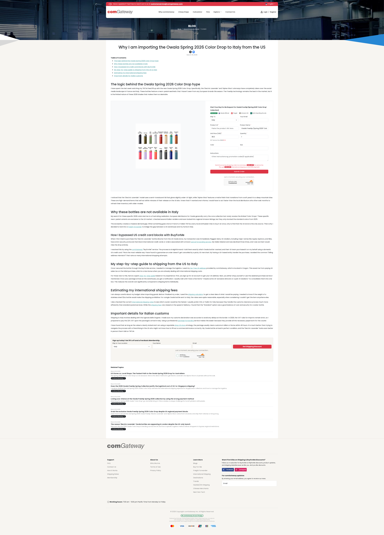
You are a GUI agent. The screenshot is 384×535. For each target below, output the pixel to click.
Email (194, 343)
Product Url (214, 125)
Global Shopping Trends (191, 29)
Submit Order (239, 171)
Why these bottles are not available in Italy (131, 64)
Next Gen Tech (199, 492)
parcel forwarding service (201, 242)
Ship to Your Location (119, 343)
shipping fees (156, 305)
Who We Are (155, 463)
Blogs (179, 29)
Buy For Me (197, 467)
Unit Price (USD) (216, 133)
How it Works (112, 470)
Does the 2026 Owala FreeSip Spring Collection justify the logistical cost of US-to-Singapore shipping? (153, 386)
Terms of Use (155, 467)
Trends (196, 481)
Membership (112, 478)
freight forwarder (135, 227)
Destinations (198, 478)
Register (273, 12)
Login (266, 12)
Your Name (156, 343)
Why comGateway (166, 12)
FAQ (208, 12)
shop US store (180, 325)
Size (241, 145)
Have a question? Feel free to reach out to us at (148, 4)
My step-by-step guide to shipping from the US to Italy (135, 70)
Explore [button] (217, 12)
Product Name (245, 125)
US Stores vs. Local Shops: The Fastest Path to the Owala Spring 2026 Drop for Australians (148, 373)
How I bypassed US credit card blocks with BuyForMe (134, 67)
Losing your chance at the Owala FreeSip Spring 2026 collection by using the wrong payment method (152, 399)
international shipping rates (143, 302)
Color (212, 145)
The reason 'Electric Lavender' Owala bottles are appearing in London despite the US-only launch (150, 424)
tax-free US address (198, 268)
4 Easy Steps (183, 12)
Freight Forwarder (200, 470)
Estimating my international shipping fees (130, 73)
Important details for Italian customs (128, 76)
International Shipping (201, 474)
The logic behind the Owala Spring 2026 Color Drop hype (136, 61)
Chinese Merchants (200, 488)
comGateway (137, 249)
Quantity (243, 133)
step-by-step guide (147, 276)
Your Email (243, 117)
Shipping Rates (113, 474)
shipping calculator (195, 294)
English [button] (271, 4)
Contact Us (230, 12)
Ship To (212, 117)
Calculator (197, 12)
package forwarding (186, 321)
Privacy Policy (155, 470)
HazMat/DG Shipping (201, 485)
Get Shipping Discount (252, 346)
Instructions (214, 153)
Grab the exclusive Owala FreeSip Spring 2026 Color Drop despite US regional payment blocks (149, 411)
